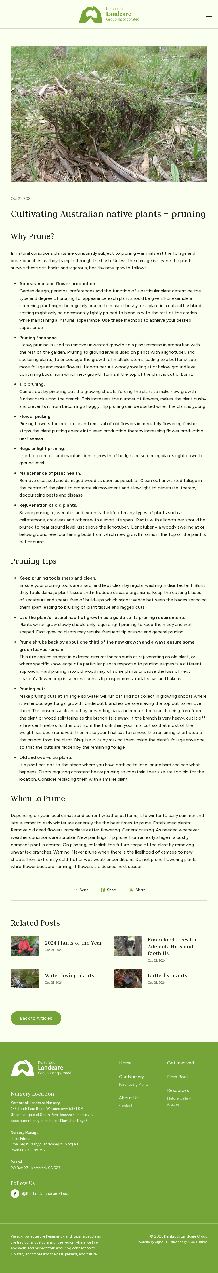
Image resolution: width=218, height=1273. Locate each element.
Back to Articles (36, 1018)
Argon (159, 1242)
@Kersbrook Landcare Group (45, 1193)
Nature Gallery (179, 1098)
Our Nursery (131, 1076)
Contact (125, 1106)
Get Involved (180, 1063)
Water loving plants (69, 975)
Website (144, 1242)
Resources (178, 1090)
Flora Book (178, 1076)
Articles (173, 1104)
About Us (129, 1097)
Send (84, 890)
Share (111, 890)
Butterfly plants (167, 975)
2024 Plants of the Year (73, 942)
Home (125, 1063)
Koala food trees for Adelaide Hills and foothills (172, 946)
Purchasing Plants (133, 1084)
